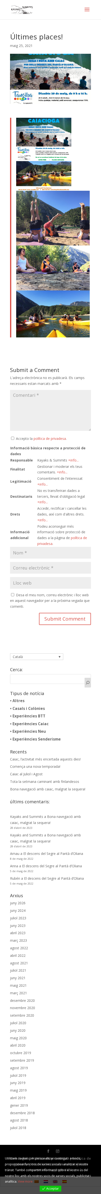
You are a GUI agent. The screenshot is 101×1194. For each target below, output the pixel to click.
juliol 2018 (18, 1127)
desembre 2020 (22, 1000)
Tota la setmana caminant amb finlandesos (44, 781)
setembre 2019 (22, 1060)
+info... (73, 460)
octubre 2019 (20, 1052)
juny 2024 (17, 910)
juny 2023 (17, 925)
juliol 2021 (18, 970)
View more (25, 1181)
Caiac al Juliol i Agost (26, 774)
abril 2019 (17, 1097)
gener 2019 (19, 1105)
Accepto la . (41, 438)
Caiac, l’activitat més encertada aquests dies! (45, 759)
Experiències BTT (29, 716)
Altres (19, 700)
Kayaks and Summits (26, 816)
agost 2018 (19, 1120)
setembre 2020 (22, 1015)
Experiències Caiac (31, 723)
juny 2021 (17, 978)
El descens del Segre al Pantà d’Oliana (53, 853)
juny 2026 (17, 903)
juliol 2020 (18, 1023)
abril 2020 (17, 1045)
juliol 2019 (18, 1075)
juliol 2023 (18, 918)
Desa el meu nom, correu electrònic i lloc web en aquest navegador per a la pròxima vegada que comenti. (50, 601)
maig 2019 (18, 1090)
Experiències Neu (29, 731)
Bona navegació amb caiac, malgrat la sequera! (47, 789)
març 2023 (18, 940)
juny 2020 (17, 1030)
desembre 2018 (22, 1113)
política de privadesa (50, 438)
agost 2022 (19, 948)
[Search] (88, 682)
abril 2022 (17, 955)
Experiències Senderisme (37, 739)
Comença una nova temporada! (35, 766)
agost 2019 (19, 1068)
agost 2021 (19, 963)
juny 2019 (17, 1082)
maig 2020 (18, 1038)
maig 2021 (18, 985)
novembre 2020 (22, 1007)
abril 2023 (17, 933)
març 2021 (18, 993)
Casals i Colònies (29, 708)
